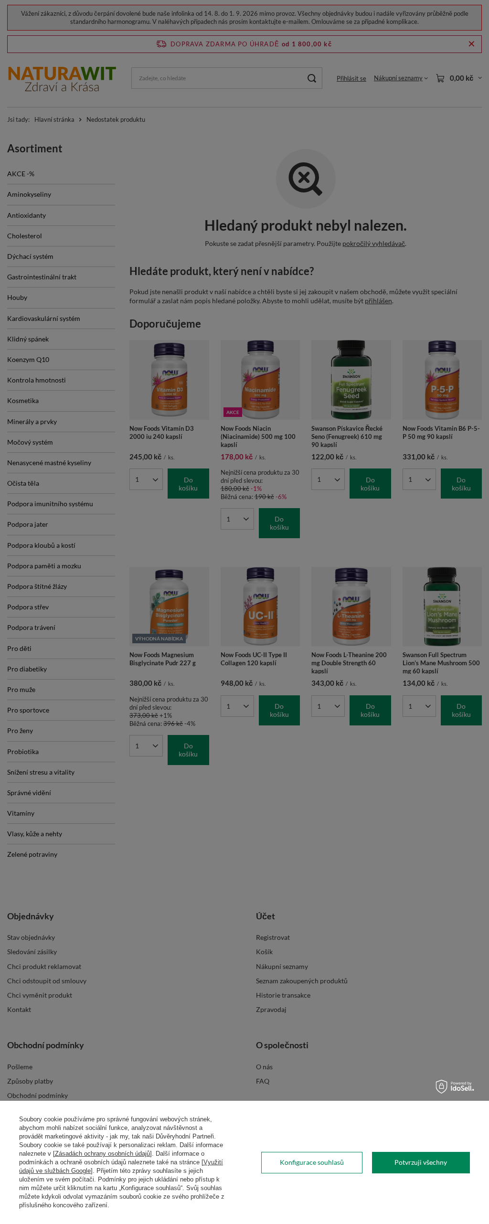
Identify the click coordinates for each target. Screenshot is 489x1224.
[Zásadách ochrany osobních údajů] (102, 1153)
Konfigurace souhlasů (312, 1162)
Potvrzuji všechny (420, 1162)
